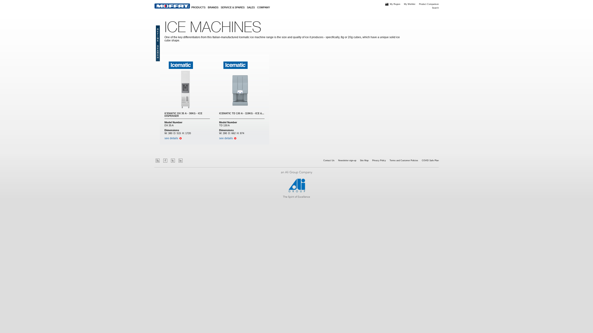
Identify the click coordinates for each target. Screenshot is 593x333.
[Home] (172, 6)
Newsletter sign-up (347, 160)
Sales (251, 7)
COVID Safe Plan (430, 160)
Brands (213, 7)
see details (171, 138)
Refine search (158, 43)
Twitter (173, 161)
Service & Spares (233, 7)
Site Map (364, 160)
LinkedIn (181, 161)
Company (263, 7)
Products (198, 7)
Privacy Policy (379, 160)
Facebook (165, 161)
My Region (395, 4)
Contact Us (328, 160)
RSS (158, 161)
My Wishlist (409, 4)
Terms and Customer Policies (404, 160)
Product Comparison (429, 4)
